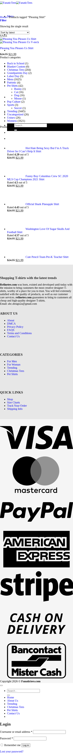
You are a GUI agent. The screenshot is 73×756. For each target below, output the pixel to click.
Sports (10, 104)
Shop (10, 399)
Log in (26, 745)
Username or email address (16, 731)
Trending (12, 111)
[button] (3, 20)
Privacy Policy (15, 326)
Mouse (18, 98)
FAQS (10, 329)
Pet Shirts (12, 97)
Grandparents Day (17, 72)
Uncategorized (15, 114)
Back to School (15, 63)
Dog (16, 95)
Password (6, 738)
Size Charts (13, 402)
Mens (10, 79)
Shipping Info (15, 408)
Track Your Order (17, 405)
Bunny (18, 88)
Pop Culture (14, 101)
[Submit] (15, 130)
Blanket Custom (16, 66)
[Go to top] (1, 685)
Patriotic (11, 82)
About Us (12, 50)
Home (10, 34)
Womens (12, 120)
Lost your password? (11, 751)
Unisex (11, 117)
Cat (16, 92)
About (10, 320)
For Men (12, 361)
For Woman (13, 364)
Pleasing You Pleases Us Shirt (16, 48)
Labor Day (13, 76)
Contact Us (13, 336)
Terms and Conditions (19, 333)
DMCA (11, 323)
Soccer (18, 108)
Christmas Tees (15, 69)
